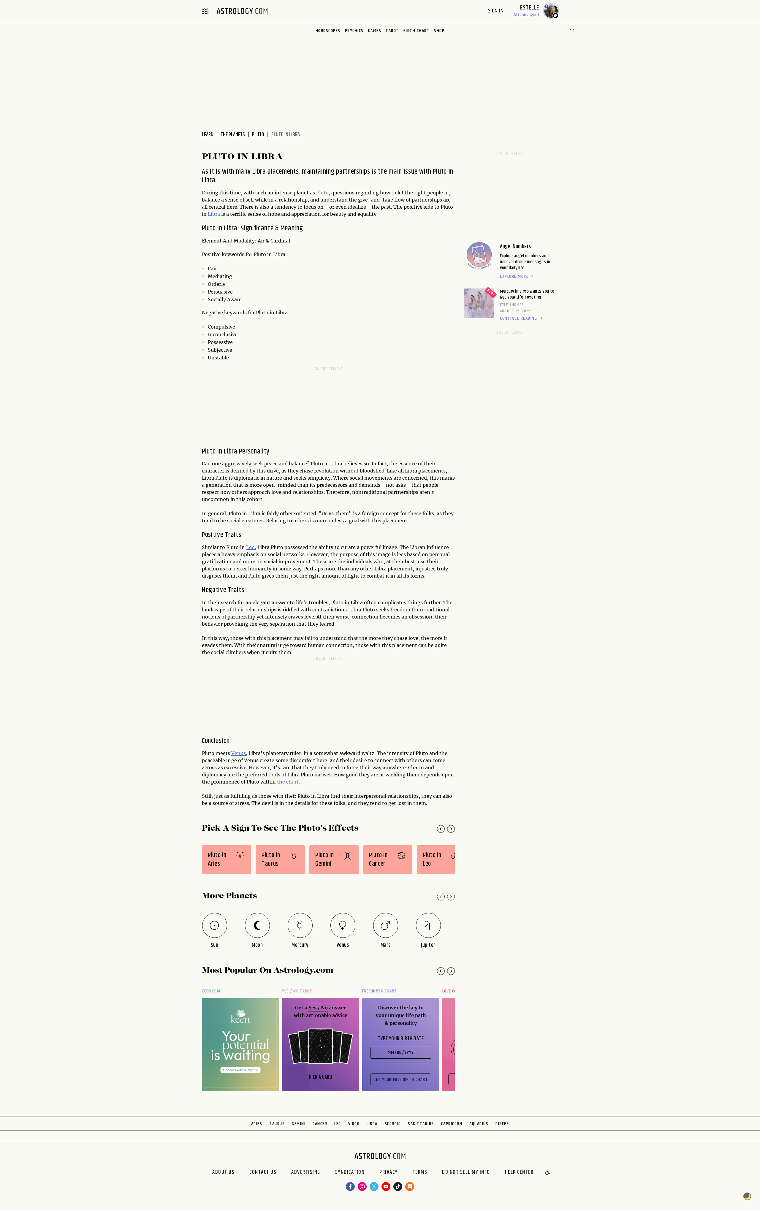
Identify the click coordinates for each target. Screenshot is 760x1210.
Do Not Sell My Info (466, 1172)
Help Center (519, 1172)
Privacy (388, 1172)
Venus (238, 753)
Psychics (354, 30)
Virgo (354, 1123)
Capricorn (452, 1123)
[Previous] (441, 829)
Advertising (305, 1172)
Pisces (502, 1123)
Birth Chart (416, 30)
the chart (288, 782)
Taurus (277, 1123)
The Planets (233, 135)
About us (223, 1172)
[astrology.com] (242, 11)
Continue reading (518, 318)
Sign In (496, 11)
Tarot (392, 30)
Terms (420, 1172)
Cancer (320, 1123)
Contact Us (262, 1172)
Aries (256, 1123)
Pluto (258, 135)
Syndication (350, 1172)
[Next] (451, 829)
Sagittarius (421, 1123)
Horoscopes (328, 30)
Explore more (514, 277)
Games (374, 30)
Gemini (298, 1123)
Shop (439, 30)
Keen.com (211, 991)
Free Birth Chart (379, 991)
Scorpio (393, 1123)
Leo (250, 547)
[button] (548, 1172)
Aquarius (478, 1123)
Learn (207, 135)
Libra (214, 214)
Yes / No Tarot (297, 991)
